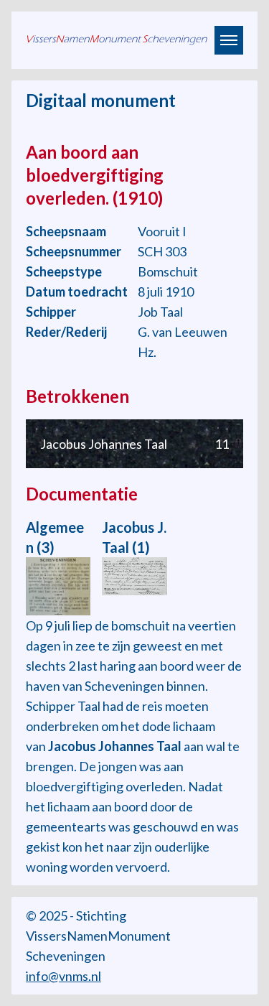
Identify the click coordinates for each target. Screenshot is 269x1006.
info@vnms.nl (63, 976)
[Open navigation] (228, 40)
